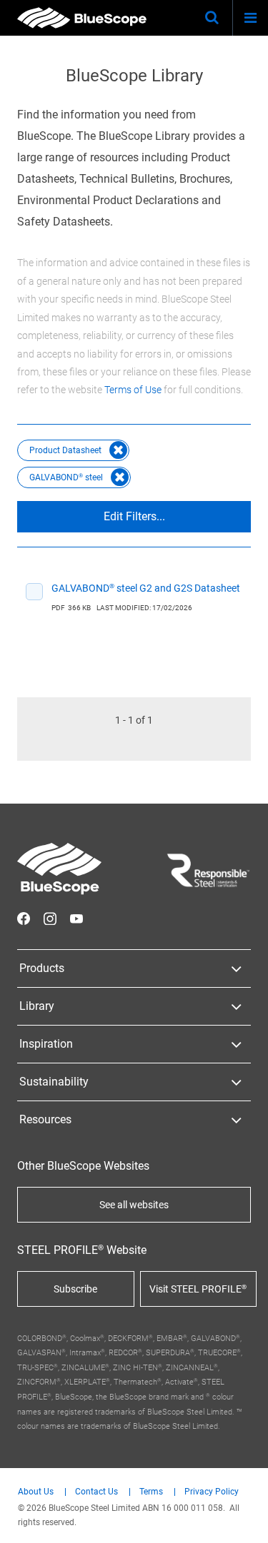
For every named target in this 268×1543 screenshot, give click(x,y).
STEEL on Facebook (23, 918)
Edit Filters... (134, 516)
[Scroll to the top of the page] (243, 1518)
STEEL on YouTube (76, 918)
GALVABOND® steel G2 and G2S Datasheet (145, 588)
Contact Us (96, 1492)
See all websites (134, 1204)
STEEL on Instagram (50, 918)
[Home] (82, 18)
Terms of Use (133, 389)
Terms (151, 1492)
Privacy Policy (211, 1492)
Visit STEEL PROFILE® (198, 1289)
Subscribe (75, 1289)
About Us (36, 1492)
